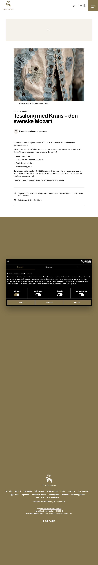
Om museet (84, 491)
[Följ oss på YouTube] (52, 521)
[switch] (38, 294)
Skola (71, 491)
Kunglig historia (56, 491)
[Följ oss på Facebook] (43, 521)
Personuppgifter (78, 495)
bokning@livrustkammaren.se (50, 508)
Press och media (39, 495)
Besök (8, 491)
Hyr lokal (25, 495)
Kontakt (65, 495)
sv (81, 6)
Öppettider (14, 495)
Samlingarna (54, 495)
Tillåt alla (77, 302)
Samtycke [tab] (20, 267)
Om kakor (40, 497)
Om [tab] (77, 267)
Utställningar (23, 491)
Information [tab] (49, 267)
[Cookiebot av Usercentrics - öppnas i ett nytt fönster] (82, 261)
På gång (39, 491)
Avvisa (21, 302)
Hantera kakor (53, 497)
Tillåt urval (49, 302)
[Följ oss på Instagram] (46, 521)
